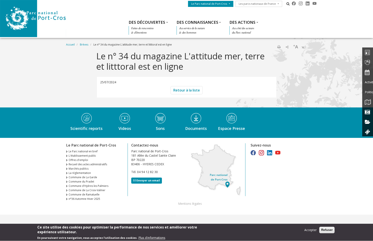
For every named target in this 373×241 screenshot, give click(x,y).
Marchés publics (79, 168)
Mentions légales (190, 204)
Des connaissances (197, 22)
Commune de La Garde (83, 177)
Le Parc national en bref (83, 151)
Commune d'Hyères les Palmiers (88, 186)
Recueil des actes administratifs (88, 164)
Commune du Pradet (81, 181)
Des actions (242, 22)
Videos (125, 128)
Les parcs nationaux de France (257, 4)
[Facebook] (294, 3)
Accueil (70, 44)
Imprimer (279, 47)
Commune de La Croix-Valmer (87, 190)
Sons (160, 128)
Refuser (327, 230)
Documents (196, 128)
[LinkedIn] (308, 3)
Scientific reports (86, 128)
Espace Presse (231, 128)
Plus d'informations (151, 238)
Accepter (310, 230)
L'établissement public (82, 156)
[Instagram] (301, 3)
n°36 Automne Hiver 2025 (84, 199)
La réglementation (80, 173)
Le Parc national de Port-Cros (209, 4)
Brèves (84, 44)
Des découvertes (147, 22)
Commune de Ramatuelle (84, 194)
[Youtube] (314, 3)
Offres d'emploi (78, 160)
